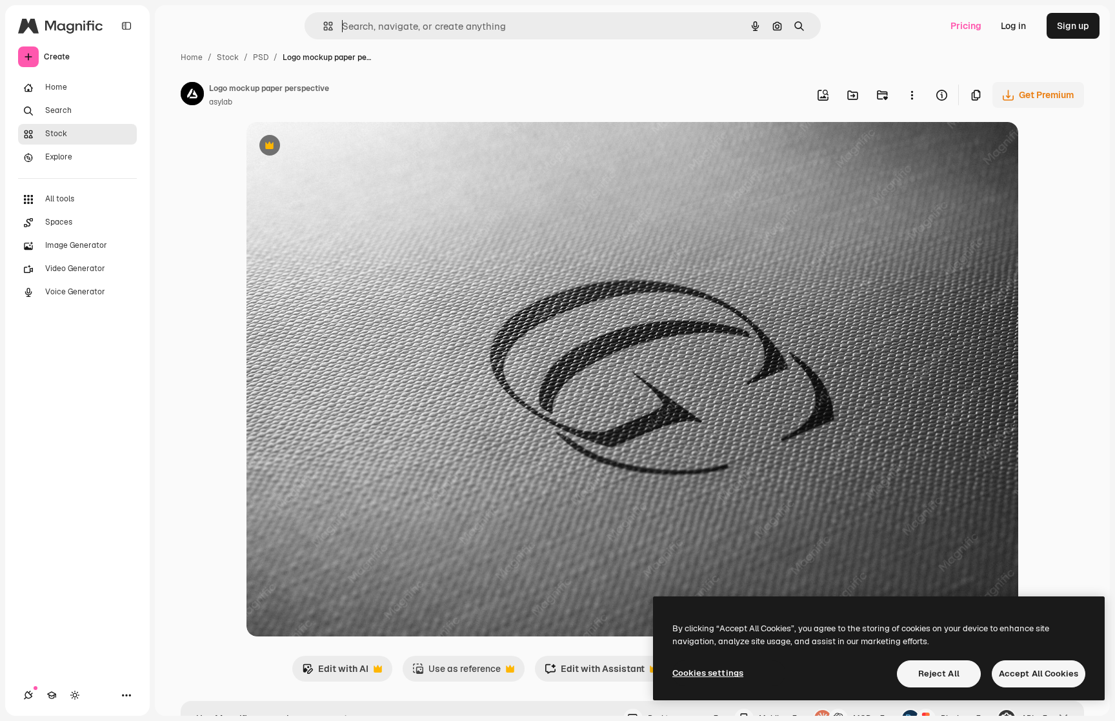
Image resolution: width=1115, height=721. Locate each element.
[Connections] (28, 695)
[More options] (912, 95)
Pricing (965, 26)
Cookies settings (707, 672)
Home (192, 57)
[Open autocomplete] (323, 26)
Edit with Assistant (595, 672)
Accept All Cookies (1038, 673)
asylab (220, 102)
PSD (260, 57)
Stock (228, 57)
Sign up (1073, 26)
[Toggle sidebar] (126, 25)
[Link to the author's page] (192, 95)
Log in (1013, 26)
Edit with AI (335, 672)
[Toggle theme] (75, 695)
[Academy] (51, 695)
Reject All (938, 673)
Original (329, 147)
